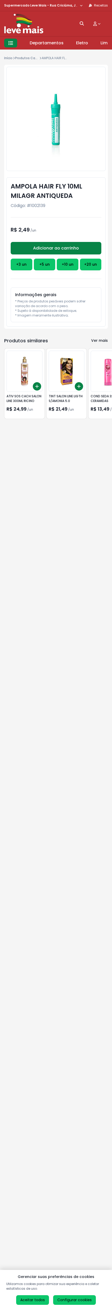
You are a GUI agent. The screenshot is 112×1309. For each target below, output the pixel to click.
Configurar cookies (74, 1299)
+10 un (67, 264)
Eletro (82, 43)
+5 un (44, 264)
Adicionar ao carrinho (56, 248)
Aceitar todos (32, 1299)
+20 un (90, 264)
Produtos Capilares (30, 58)
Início (8, 58)
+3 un (21, 264)
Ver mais (99, 340)
